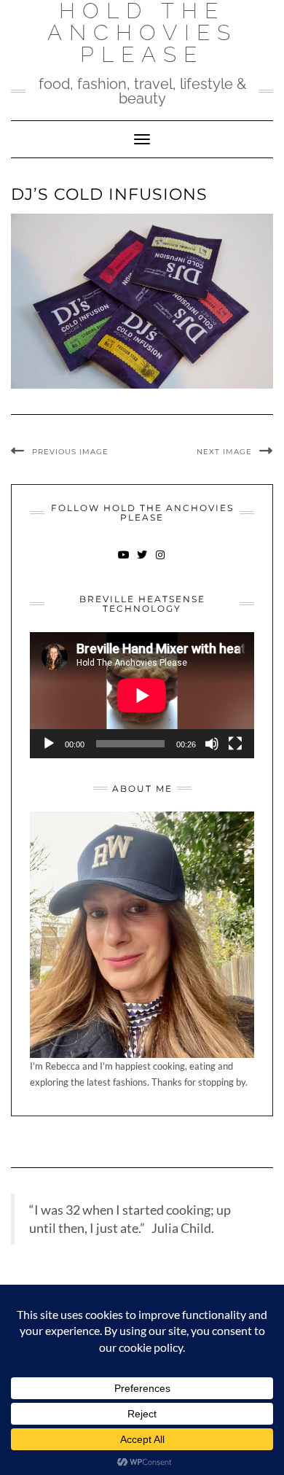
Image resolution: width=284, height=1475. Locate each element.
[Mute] (212, 743)
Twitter (142, 561)
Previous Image (70, 451)
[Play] (49, 743)
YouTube (124, 561)
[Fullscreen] (235, 743)
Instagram (160, 561)
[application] (142, 695)
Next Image (224, 451)
